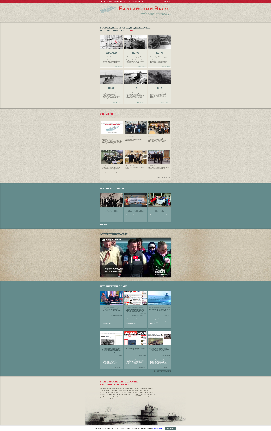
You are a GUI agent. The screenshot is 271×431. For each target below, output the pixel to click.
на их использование (157, 428)
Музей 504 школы (112, 188)
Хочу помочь (136, 1)
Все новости (163, 178)
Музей (106, 1)
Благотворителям (125, 1)
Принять (170, 428)
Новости (116, 1)
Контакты (167, 1)
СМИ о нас (144, 1)
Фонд (110, 1)
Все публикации (162, 371)
